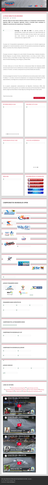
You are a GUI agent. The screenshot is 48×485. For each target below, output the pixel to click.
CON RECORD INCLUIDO (39, 98)
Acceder (29, 478)
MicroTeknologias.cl (11, 482)
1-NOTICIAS (13, 18)
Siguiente (20, 119)
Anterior (4, 119)
